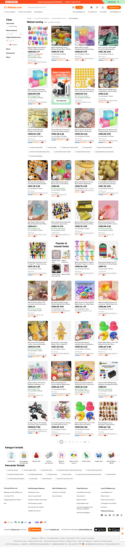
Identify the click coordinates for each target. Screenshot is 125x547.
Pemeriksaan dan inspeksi (36, 507)
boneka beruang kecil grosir (16, 474)
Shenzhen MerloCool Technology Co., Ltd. (38, 62)
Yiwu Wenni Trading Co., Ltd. (83, 310)
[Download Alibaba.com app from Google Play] (114, 529)
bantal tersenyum (13, 470)
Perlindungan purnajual (35, 503)
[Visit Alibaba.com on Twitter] (110, 515)
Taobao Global (70, 538)
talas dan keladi (111, 474)
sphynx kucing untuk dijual (105, 147)
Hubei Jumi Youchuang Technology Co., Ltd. (38, 273)
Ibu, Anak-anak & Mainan (41, 18)
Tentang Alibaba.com (10, 488)
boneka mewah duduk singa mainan (40, 151)
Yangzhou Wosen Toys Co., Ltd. (60, 433)
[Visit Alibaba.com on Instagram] (113, 515)
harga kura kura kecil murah (65, 478)
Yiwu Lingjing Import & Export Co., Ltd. (85, 273)
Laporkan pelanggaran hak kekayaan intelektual (84, 508)
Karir (5, 503)
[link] (122, 528)
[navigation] (15, 230)
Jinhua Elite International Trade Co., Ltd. (38, 102)
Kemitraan (104, 507)
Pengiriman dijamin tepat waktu (37, 499)
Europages (91, 538)
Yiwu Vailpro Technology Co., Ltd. (108, 58)
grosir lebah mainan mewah (63, 151)
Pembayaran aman (33, 492)
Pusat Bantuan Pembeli (84, 492)
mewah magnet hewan (30, 470)
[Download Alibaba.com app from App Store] (100, 529)
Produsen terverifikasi (59, 492)
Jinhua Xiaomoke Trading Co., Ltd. (61, 234)
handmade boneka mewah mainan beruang (70, 470)
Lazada (62, 538)
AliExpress (35, 538)
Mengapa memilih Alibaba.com (13, 492)
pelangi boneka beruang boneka (104, 151)
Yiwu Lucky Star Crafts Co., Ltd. (37, 234)
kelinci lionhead (47, 478)
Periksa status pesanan (108, 499)
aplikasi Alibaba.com (85, 529)
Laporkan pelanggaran (83, 512)
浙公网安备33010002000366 (94, 544)
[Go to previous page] (57, 442)
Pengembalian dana (82, 503)
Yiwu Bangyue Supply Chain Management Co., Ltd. (85, 140)
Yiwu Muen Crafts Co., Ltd (82, 102)
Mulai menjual (105, 496)
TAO (77, 538)
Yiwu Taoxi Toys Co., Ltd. (82, 392)
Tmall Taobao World (53, 538)
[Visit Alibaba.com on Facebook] (102, 515)
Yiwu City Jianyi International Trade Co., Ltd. (85, 233)
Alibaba (29, 18)
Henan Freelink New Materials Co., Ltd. (61, 353)
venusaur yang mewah (36, 147)
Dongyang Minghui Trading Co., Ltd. (108, 313)
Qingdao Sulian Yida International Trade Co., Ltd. (85, 58)
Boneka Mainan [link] (73, 18)
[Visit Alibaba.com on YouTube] (117, 515)
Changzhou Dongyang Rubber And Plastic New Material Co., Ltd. (108, 273)
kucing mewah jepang (36, 156)
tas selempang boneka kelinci (16, 478)
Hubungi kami (81, 496)
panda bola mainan (47, 470)
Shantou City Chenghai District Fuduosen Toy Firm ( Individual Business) (38, 431)
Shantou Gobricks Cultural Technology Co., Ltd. (108, 395)
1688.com (42, 538)
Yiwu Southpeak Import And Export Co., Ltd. (85, 353)
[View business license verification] (80, 544)
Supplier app (55, 529)
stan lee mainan (67, 474)
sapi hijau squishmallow (35, 474)
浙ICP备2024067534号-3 (112, 544)
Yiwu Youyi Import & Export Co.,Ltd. (38, 140)
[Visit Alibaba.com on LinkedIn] (106, 515)
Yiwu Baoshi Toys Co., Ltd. (59, 194)
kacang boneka (88, 147)
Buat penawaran (57, 496)
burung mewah (52, 147)
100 (85, 442)
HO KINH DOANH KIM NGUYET (60, 310)
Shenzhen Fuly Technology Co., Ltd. (85, 433)
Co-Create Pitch (9, 496)
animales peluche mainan (83, 151)
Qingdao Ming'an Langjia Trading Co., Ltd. (108, 100)
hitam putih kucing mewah (94, 470)
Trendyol (83, 538)
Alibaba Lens (15, 529)
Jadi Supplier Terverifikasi (108, 503)
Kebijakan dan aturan (34, 511)
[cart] (97, 7)
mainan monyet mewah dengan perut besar (89, 474)
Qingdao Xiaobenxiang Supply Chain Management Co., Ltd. (85, 190)
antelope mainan (52, 474)
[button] (73, 7)
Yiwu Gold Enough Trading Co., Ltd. (108, 433)
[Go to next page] (88, 442)
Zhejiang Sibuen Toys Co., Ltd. (60, 138)
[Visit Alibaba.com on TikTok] (121, 515)
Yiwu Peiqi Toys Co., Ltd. (58, 58)
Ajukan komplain (81, 499)
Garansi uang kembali (34, 496)
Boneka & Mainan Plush (59, 18)
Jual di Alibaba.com (106, 492)
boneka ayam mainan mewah (70, 147)
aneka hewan (33, 478)
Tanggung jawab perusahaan (12, 499)
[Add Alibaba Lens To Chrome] (34, 529)
